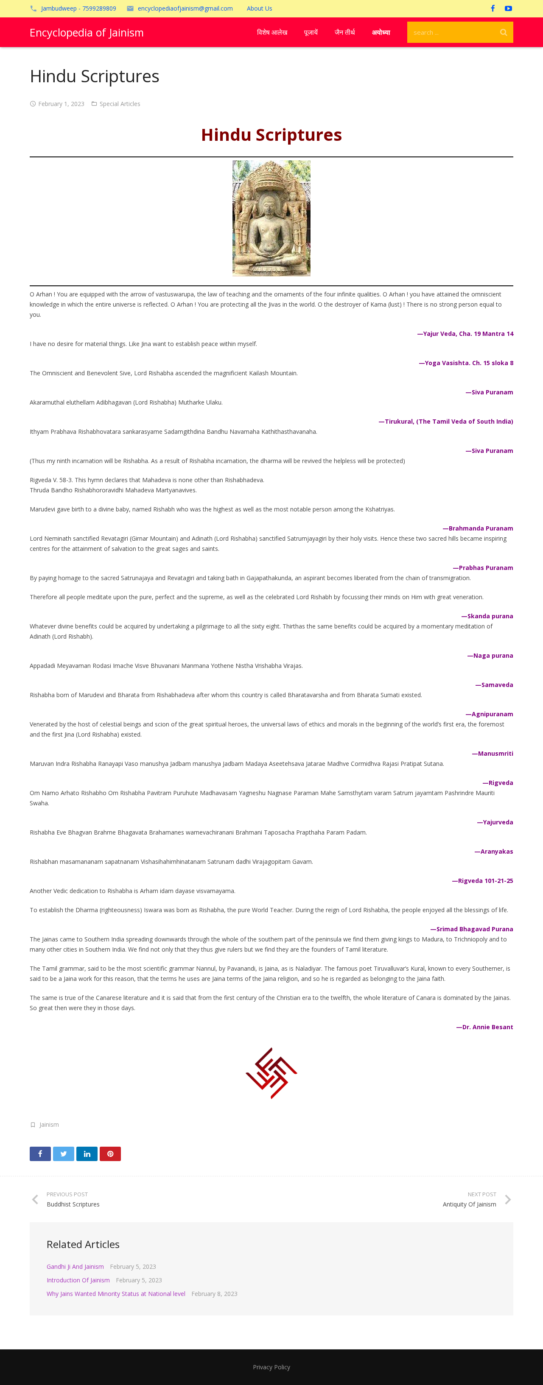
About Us (259, 8)
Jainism (49, 1124)
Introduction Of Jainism (78, 1280)
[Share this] (40, 1154)
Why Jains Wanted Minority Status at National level (116, 1294)
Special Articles (120, 104)
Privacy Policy (271, 1367)
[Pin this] (110, 1154)
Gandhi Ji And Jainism (75, 1266)
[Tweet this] (63, 1154)
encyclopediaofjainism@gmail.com (185, 8)
